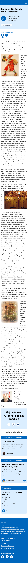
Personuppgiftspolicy (7, 546)
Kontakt (3, 543)
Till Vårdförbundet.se (7, 548)
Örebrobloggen (11, 20)
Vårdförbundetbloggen (8, 538)
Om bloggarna (5, 541)
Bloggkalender (6, 25)
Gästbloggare (17, 16)
